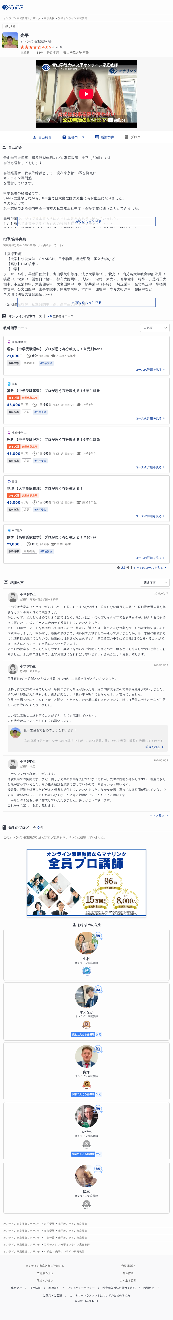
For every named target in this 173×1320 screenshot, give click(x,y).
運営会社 (16, 1287)
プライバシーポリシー (81, 1287)
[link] (86, 355)
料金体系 (128, 1273)
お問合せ (148, 1287)
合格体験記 (128, 1265)
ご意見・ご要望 (52, 1295)
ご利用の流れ (45, 1273)
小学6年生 (28, 594)
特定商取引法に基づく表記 (119, 1287)
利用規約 (54, 1287)
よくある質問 (128, 1280)
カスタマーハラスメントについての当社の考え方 (100, 1295)
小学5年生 (27, 761)
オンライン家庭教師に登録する (45, 1265)
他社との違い (45, 1280)
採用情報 (35, 1287)
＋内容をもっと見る (86, 221)
